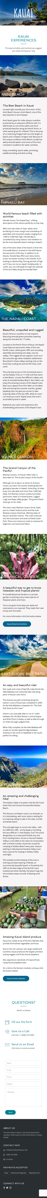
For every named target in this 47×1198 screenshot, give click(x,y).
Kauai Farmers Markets (16, 978)
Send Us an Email (23, 1044)
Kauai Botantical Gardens (17, 624)
